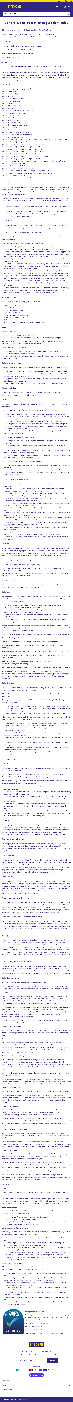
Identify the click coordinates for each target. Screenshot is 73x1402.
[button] (4, 7)
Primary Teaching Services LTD (15, 1399)
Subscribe (52, 1360)
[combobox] (36, 14)
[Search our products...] (68, 14)
